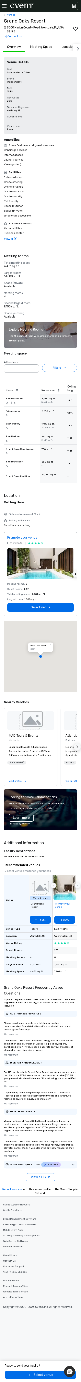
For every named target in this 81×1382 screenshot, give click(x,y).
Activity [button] (70, 762)
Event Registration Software (19, 1224)
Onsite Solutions (12, 1210)
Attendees (11, 362)
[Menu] (4, 6)
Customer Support (13, 1266)
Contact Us (9, 1260)
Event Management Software (19, 1219)
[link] (30, 720)
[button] (34, 367)
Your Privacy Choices (15, 1271)
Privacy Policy (11, 1280)
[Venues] (74, 6)
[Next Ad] (75, 574)
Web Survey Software (15, 1241)
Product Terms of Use (15, 1286)
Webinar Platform (13, 1246)
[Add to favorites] (75, 28)
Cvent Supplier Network (16, 1204)
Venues (11, 14)
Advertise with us (13, 1297)
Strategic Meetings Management (21, 1235)
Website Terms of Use (15, 1291)
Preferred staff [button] (17, 762)
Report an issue (12, 1189)
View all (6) (10, 239)
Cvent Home (10, 1255)
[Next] (77, 48)
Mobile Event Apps (13, 1230)
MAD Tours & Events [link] (23, 735)
